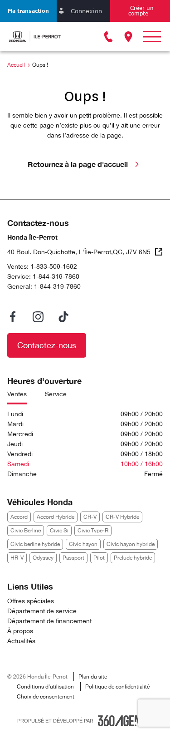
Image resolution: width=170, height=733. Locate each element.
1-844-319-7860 (56, 276)
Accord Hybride (55, 517)
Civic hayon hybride (131, 544)
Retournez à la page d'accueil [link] (78, 164)
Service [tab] (56, 394)
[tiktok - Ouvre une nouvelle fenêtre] (63, 316)
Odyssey (43, 558)
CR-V (90, 517)
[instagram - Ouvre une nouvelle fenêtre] (38, 316)
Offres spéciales (30, 601)
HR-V (17, 558)
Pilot (99, 558)
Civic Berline (25, 530)
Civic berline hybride (35, 544)
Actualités (21, 640)
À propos (20, 631)
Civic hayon (83, 544)
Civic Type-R (93, 530)
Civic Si (59, 530)
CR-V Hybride (122, 517)
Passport (73, 558)
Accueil (16, 65)
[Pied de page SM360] (125, 720)
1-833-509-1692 (53, 266)
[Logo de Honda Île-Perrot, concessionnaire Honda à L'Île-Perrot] (35, 36)
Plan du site (92, 677)
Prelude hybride (133, 558)
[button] (28, 11)
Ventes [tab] (17, 394)
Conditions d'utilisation (45, 687)
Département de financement (49, 621)
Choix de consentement (45, 697)
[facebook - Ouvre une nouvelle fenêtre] (12, 316)
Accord (19, 517)
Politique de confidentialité (117, 687)
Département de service (42, 611)
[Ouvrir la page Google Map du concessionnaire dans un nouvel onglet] (128, 36)
